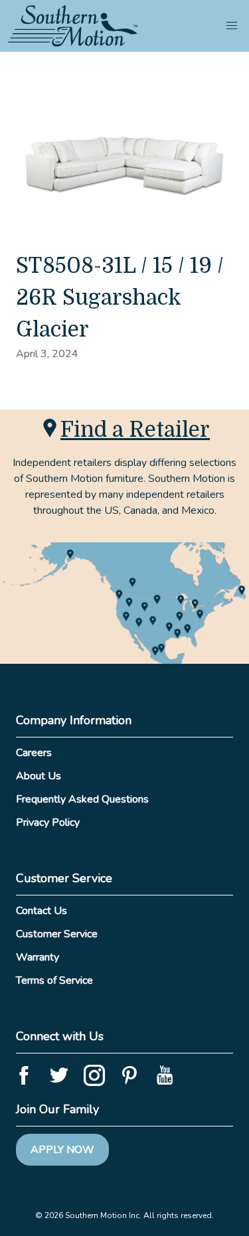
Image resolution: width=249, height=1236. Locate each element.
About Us (38, 776)
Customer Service (57, 934)
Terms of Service (54, 980)
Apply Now (62, 1149)
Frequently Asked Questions (82, 799)
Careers (34, 752)
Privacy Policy (48, 822)
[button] (231, 26)
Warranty (37, 957)
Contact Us (41, 910)
